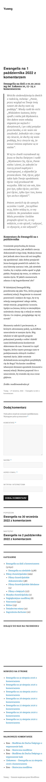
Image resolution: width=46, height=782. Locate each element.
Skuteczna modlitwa (22, 750)
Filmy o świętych (16, 591)
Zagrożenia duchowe (16, 612)
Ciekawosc (11, 760)
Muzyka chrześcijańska (17, 595)
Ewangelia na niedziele (19, 570)
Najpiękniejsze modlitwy (18, 598)
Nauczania (11, 601)
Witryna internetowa (14, 484)
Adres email (11, 472)
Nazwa (8, 460)
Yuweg (8, 9)
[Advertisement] (23, 42)
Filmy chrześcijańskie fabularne (23, 584)
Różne (9, 605)
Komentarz (10, 422)
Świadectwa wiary (14, 608)
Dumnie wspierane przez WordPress (25, 777)
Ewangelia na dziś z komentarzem (22, 563)
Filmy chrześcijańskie (16, 574)
